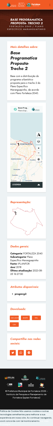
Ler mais (44, 421)
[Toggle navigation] (50, 4)
